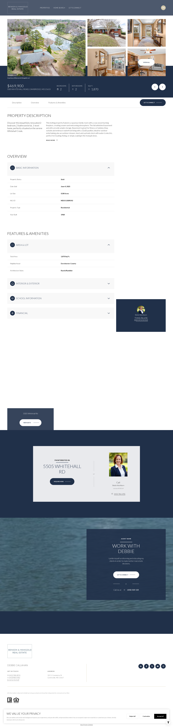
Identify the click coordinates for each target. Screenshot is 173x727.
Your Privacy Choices (86, 724)
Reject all (132, 716)
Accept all (160, 716)
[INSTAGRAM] (163, 666)
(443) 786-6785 (142, 318)
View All (146, 62)
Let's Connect (75, 8)
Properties (45, 8)
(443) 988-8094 (14, 675)
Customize (146, 716)
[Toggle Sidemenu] (163, 7)
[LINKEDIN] (140, 666)
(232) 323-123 (133, 590)
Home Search (59, 8)
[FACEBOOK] (146, 666)
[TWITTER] (152, 666)
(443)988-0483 (14, 678)
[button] (153, 102)
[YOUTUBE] (157, 666)
